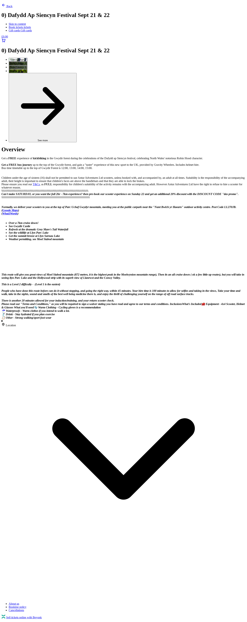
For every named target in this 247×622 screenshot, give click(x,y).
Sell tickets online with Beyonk (24, 617)
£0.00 (4, 36)
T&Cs (36, 184)
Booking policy (17, 606)
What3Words (10, 213)
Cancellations (16, 610)
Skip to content (17, 23)
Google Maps (10, 210)
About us (14, 603)
